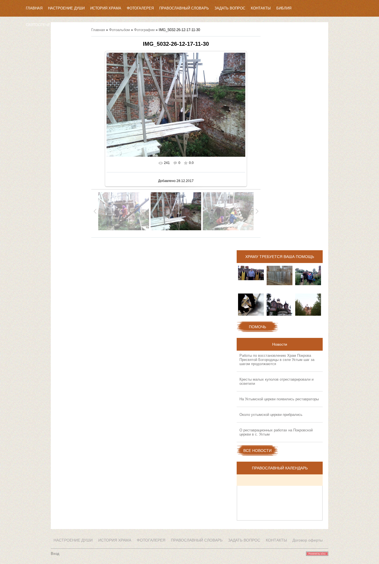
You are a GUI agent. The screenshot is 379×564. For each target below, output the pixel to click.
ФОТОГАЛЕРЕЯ (140, 8)
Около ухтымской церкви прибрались (270, 415)
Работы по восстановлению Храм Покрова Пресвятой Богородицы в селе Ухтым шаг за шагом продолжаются (276, 359)
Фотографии (144, 30)
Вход (55, 554)
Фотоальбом (119, 30)
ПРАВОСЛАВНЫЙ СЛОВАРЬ (184, 8)
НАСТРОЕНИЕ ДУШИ (66, 8)
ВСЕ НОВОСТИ (257, 450)
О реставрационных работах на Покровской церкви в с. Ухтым (276, 432)
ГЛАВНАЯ (34, 8)
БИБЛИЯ (283, 8)
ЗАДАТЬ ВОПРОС (229, 8)
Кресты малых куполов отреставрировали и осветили (276, 381)
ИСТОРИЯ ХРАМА (105, 8)
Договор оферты (307, 540)
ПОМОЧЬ (257, 327)
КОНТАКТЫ (261, 8)
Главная (98, 30)
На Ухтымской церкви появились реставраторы (279, 399)
